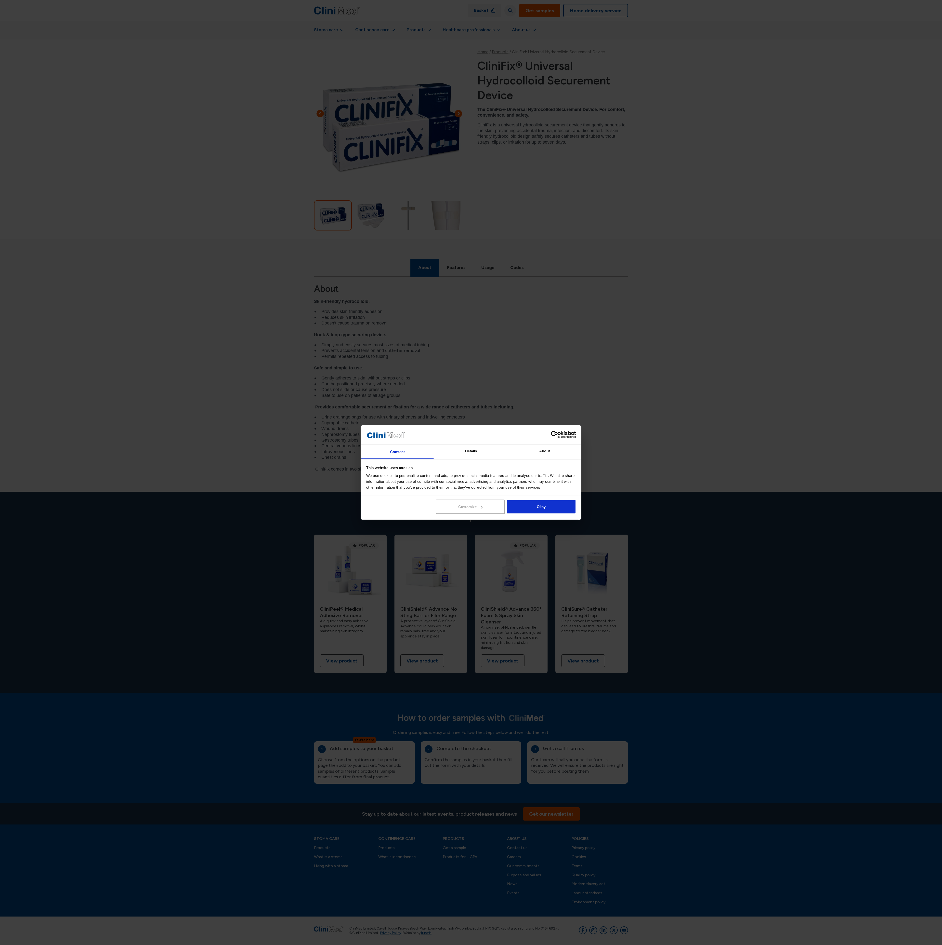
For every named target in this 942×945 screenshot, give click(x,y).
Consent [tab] (397, 451)
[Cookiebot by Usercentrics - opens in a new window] (554, 434)
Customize (467, 507)
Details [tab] (471, 451)
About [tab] (544, 451)
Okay (541, 507)
